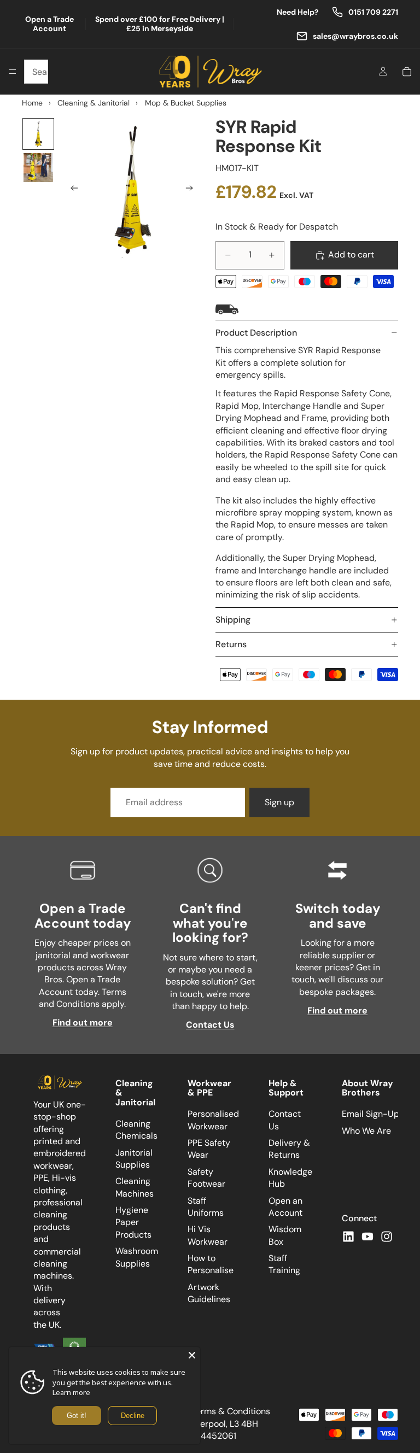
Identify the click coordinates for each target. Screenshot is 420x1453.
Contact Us (210, 1024)
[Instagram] (386, 1236)
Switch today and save (337, 915)
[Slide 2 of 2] (38, 168)
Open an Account (285, 1206)
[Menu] (12, 71)
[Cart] (407, 72)
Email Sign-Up (370, 1114)
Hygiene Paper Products (133, 1222)
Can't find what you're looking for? (210, 923)
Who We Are (366, 1130)
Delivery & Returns (289, 1149)
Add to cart (351, 254)
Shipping (232, 619)
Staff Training (284, 1264)
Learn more (71, 1392)
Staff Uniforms (206, 1206)
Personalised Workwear (213, 1120)
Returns (231, 644)
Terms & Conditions (230, 1411)
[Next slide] (192, 190)
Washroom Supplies (136, 1257)
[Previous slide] (71, 190)
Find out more (82, 1022)
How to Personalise (211, 1264)
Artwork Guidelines (209, 1293)
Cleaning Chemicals (136, 1129)
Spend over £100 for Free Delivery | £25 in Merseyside (159, 24)
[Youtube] (367, 1236)
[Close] (191, 1355)
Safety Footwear (206, 1178)
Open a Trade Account (49, 24)
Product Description (256, 332)
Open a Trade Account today (82, 915)
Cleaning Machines (134, 1187)
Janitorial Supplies (134, 1158)
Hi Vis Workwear (208, 1235)
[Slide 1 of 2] (38, 134)
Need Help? (298, 12)
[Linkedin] (348, 1236)
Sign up (279, 802)
